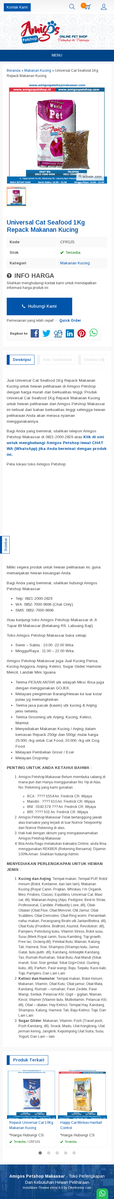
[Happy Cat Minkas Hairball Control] (82, 1094)
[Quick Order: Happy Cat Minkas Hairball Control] (103, 1114)
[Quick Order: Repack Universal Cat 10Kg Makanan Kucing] (53, 1114)
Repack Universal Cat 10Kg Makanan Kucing (31, 1125)
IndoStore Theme (36, 1187)
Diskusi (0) (94, 359)
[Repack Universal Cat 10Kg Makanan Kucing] (31, 1094)
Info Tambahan (57, 359)
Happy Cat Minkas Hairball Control (81, 1125)
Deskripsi (22, 359)
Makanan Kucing (75, 263)
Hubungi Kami (42, 306)
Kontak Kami (17, 7)
